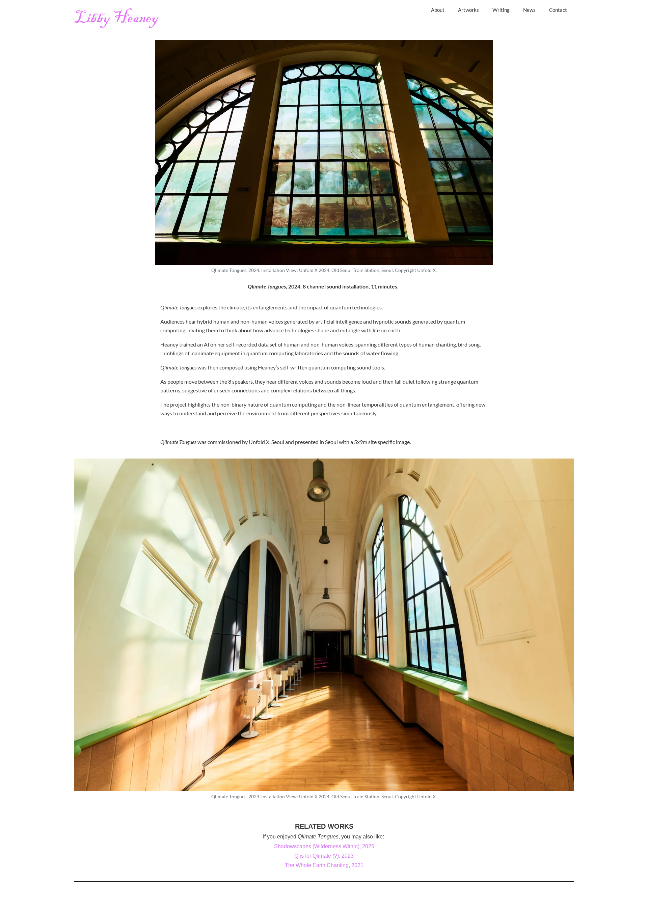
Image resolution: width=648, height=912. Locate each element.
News (529, 10)
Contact (558, 10)
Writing (501, 10)
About (437, 10)
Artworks (468, 10)
